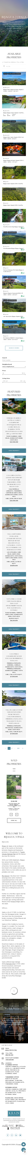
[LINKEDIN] (16, 1135)
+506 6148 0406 (9, 1059)
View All (14, 820)
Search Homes (14, 348)
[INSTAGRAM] (11, 1135)
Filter (8, 66)
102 (18, 748)
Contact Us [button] (14, 1033)
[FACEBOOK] (7, 1135)
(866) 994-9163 (9, 1055)
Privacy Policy (21, 1144)
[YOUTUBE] (20, 1135)
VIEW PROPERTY (14, 450)
